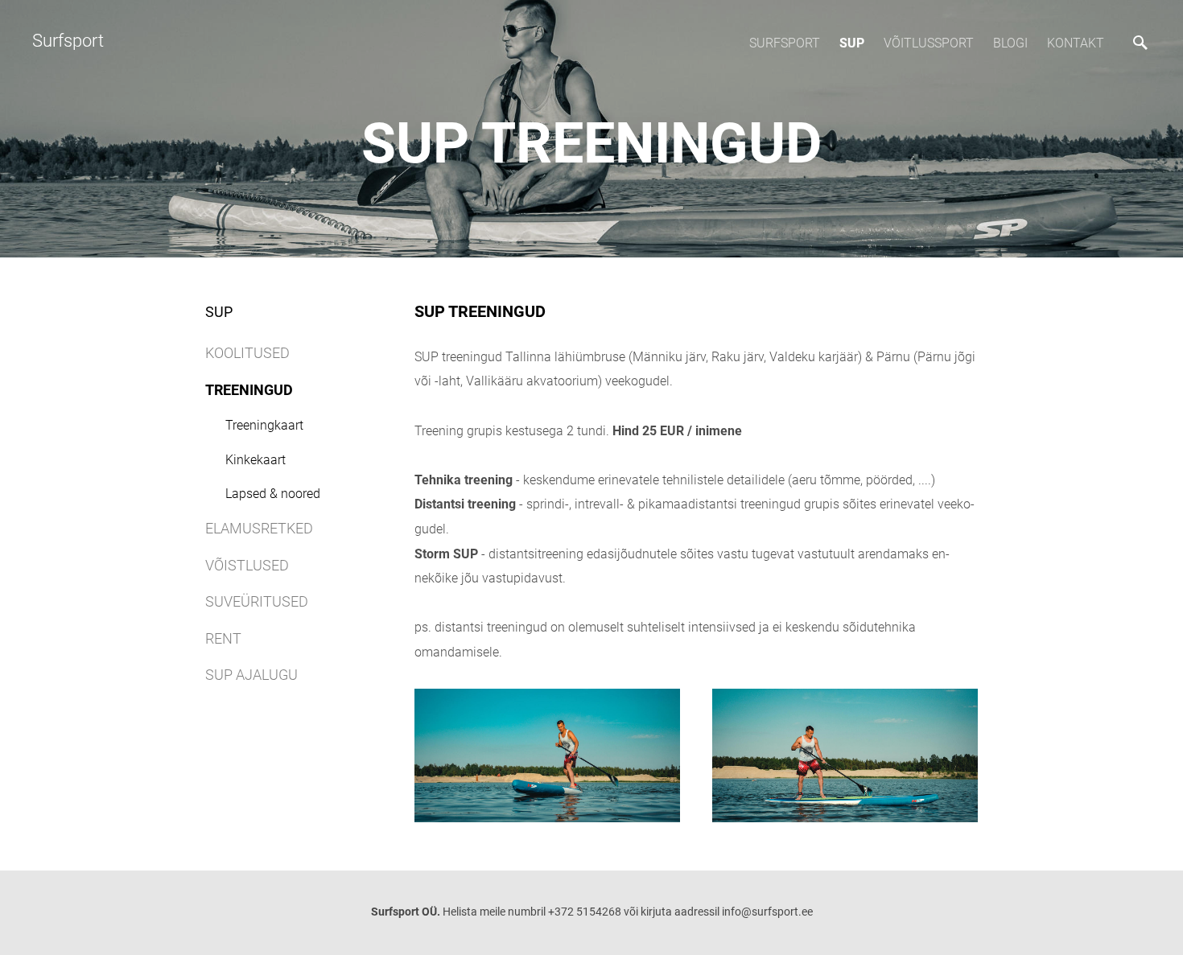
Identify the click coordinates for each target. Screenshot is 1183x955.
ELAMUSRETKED (259, 528)
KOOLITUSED (247, 352)
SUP (851, 43)
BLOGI (1010, 43)
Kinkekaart (255, 459)
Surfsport (68, 41)
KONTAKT (1075, 43)
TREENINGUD (249, 389)
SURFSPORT (784, 43)
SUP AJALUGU (251, 674)
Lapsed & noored (272, 493)
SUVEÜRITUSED (256, 601)
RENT (223, 638)
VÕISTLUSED (247, 565)
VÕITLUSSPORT (929, 43)
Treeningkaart (264, 425)
